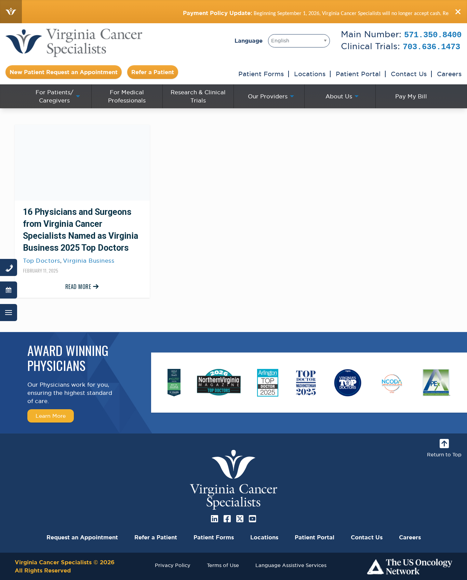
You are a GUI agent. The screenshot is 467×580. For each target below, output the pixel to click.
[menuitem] (56, 96)
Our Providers (268, 96)
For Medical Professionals (127, 96)
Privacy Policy (172, 565)
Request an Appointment (82, 537)
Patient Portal (358, 74)
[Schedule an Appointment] (8, 290)
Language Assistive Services (290, 565)
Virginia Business (89, 260)
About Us (338, 96)
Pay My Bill (411, 96)
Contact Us (409, 74)
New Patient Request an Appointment (64, 72)
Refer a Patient (152, 72)
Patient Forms (261, 74)
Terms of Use (223, 565)
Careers (449, 74)
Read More (78, 286)
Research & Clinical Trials (198, 96)
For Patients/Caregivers (55, 96)
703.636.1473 (431, 47)
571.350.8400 (433, 35)
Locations (309, 74)
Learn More (51, 415)
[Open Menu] (8, 312)
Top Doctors (41, 260)
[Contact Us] (8, 267)
